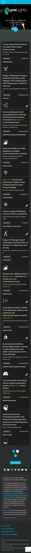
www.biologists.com (9, 517)
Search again (16, 463)
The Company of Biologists (9, 534)
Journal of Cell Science (18, 493)
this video (7, 510)
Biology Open (23, 497)
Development (7, 493)
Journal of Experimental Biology (12, 495)
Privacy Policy (5, 526)
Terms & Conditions (7, 528)
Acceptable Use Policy (8, 531)
